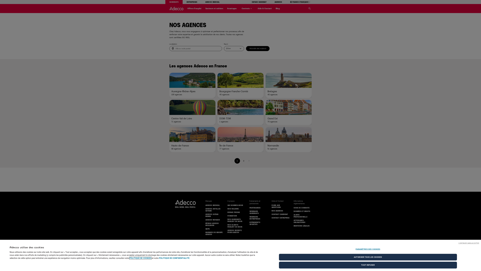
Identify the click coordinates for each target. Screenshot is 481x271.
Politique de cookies (140, 258)
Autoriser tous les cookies (368, 257)
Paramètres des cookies (368, 249)
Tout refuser (368, 265)
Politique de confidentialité (174, 258)
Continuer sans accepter (468, 243)
